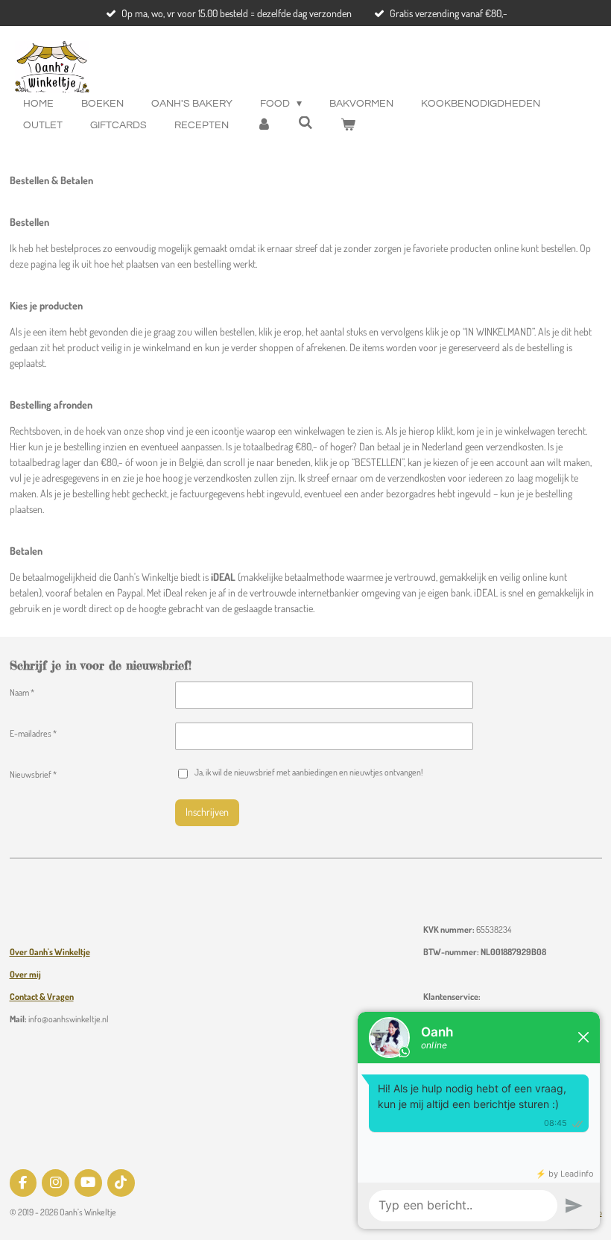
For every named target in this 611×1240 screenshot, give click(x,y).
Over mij (25, 974)
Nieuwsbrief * (33, 774)
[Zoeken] (306, 123)
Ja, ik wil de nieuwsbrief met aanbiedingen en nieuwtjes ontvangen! (308, 772)
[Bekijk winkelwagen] (348, 125)
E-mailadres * (33, 733)
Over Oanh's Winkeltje (50, 951)
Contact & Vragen (42, 996)
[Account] (263, 125)
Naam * (22, 692)
